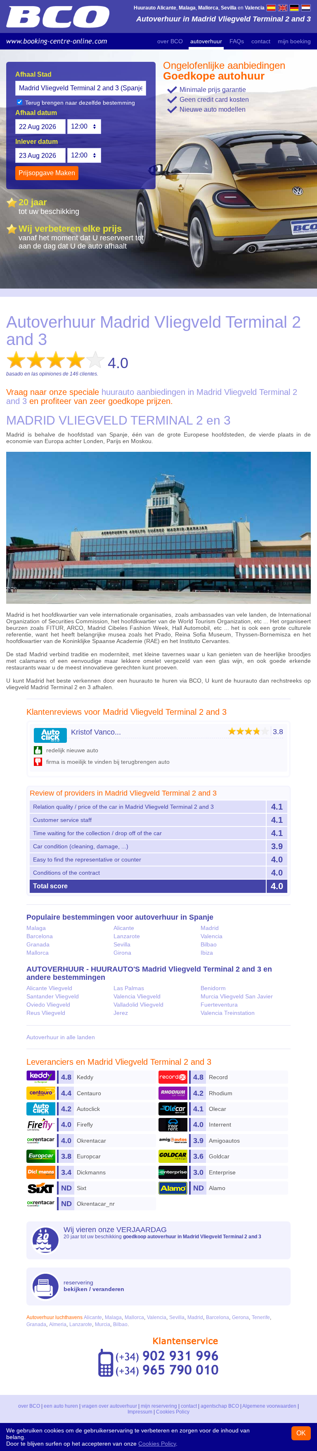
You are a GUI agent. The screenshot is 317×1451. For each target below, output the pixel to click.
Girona (122, 952)
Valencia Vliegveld (137, 996)
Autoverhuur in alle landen (60, 1037)
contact (260, 41)
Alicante (124, 928)
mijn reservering (159, 1406)
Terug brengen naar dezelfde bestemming (79, 102)
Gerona (240, 1317)
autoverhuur (206, 41)
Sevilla (122, 944)
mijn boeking (294, 41)
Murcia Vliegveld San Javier (237, 996)
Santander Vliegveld (52, 996)
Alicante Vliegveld (49, 988)
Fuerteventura (219, 1004)
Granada (38, 944)
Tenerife (261, 1317)
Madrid (210, 928)
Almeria (57, 1324)
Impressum (140, 1412)
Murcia (102, 1324)
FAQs (236, 41)
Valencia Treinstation (228, 1013)
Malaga (36, 928)
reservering (94, 1285)
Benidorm (213, 988)
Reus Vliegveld (45, 1013)
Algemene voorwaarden (269, 1406)
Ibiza (207, 952)
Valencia (211, 936)
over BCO (170, 41)
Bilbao (209, 944)
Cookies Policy (172, 1412)
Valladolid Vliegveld (138, 1004)
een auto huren (61, 1406)
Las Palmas (129, 988)
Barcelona (39, 936)
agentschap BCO (220, 1406)
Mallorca (37, 952)
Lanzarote (127, 936)
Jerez (121, 1013)
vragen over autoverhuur (109, 1406)
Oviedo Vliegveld (48, 1004)
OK (301, 1433)
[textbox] (80, 88)
